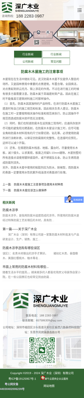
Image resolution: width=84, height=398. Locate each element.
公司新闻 (27, 61)
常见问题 (56, 61)
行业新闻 (27, 54)
